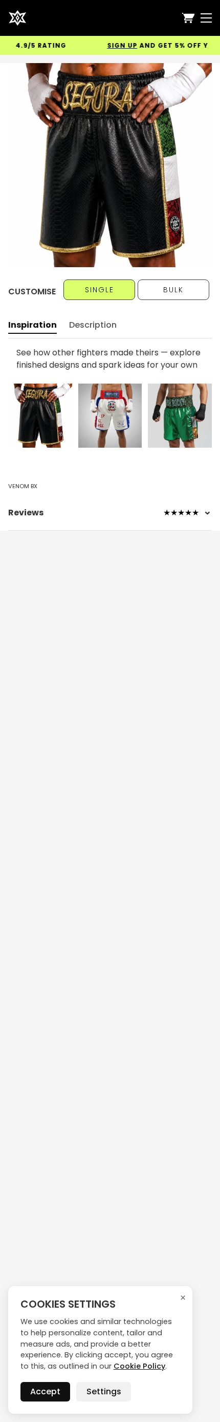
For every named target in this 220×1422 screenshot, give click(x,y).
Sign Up (114, 45)
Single (99, 290)
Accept (45, 1391)
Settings (103, 1391)
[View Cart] (188, 18)
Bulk (173, 290)
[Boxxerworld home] (17, 18)
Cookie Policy (139, 1366)
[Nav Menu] (206, 18)
